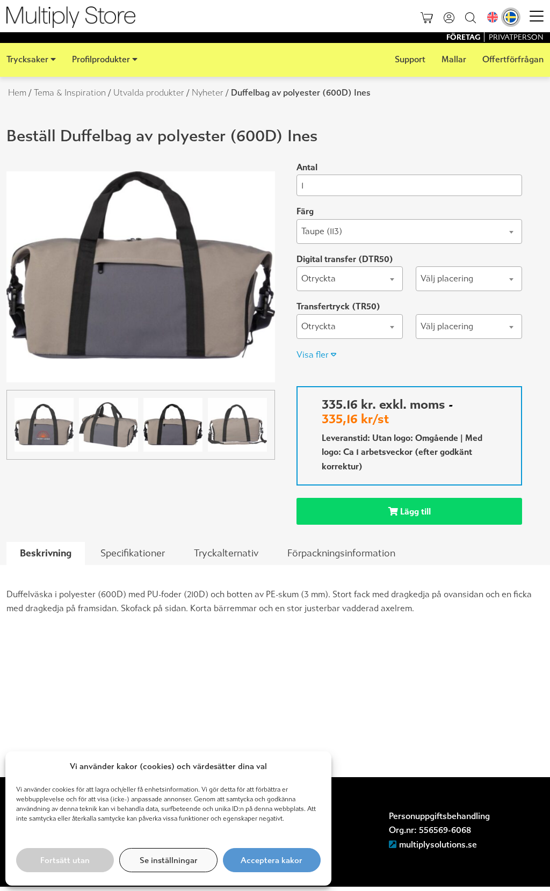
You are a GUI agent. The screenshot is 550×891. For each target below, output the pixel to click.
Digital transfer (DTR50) (344, 259)
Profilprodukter (101, 59)
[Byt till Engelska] (492, 17)
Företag (464, 37)
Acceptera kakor (271, 860)
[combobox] (409, 231)
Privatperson (516, 37)
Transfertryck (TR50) (338, 306)
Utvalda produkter (148, 93)
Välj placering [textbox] (447, 278)
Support (410, 59)
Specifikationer (132, 553)
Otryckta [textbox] (318, 278)
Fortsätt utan (65, 860)
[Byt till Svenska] (510, 17)
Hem (17, 93)
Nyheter (207, 93)
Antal (306, 167)
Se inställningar (169, 860)
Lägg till (414, 511)
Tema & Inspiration (70, 93)
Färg (305, 211)
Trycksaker (27, 59)
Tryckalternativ (226, 553)
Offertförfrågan (513, 59)
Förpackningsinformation (341, 553)
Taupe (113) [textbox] (321, 231)
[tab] (45, 553)
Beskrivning (45, 553)
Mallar (454, 59)
